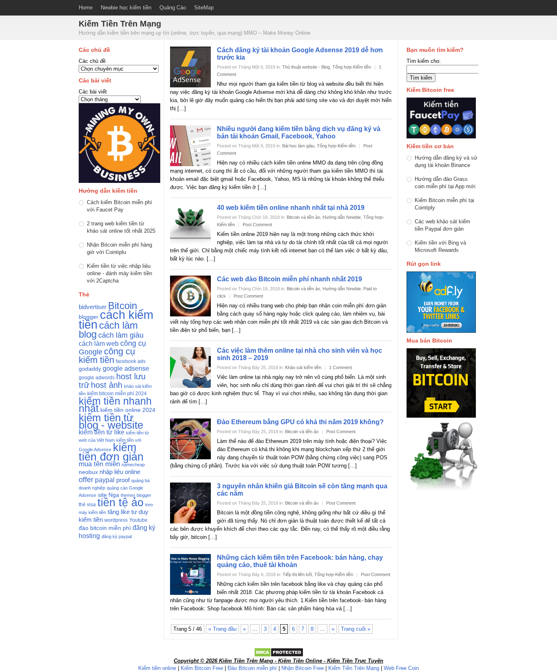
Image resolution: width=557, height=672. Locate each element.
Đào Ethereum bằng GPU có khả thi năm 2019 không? (300, 421)
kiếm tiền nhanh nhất (115, 404)
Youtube (138, 520)
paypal (105, 479)
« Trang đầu (222, 629)
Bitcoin (122, 305)
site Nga (108, 495)
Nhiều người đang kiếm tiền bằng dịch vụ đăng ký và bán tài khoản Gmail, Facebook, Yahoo (298, 132)
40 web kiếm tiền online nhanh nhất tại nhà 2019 (291, 207)
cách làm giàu (121, 335)
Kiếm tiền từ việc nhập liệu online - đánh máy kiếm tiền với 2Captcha (119, 273)
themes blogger (136, 495)
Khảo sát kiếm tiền (303, 367)
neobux (88, 472)
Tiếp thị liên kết (297, 574)
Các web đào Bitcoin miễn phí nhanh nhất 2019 (289, 279)
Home (86, 7)
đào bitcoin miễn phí (105, 528)
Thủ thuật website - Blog (306, 67)
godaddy (90, 369)
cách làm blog (108, 330)
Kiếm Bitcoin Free (202, 668)
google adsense (126, 368)
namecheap (133, 464)
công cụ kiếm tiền (107, 355)
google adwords (97, 378)
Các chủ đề (92, 61)
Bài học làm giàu (298, 145)
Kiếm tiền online (157, 668)
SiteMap (204, 7)
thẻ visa (87, 504)
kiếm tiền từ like (101, 432)
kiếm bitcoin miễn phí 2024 (117, 393)
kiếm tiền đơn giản (111, 452)
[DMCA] (278, 655)
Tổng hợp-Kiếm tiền (351, 67)
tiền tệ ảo (120, 502)
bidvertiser (92, 307)
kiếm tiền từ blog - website (111, 421)
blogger (88, 317)
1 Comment (340, 367)
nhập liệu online (119, 472)
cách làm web (99, 343)
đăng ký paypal (117, 536)
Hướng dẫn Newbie (342, 217)
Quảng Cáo (172, 7)
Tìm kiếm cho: (424, 61)
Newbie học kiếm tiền (126, 7)
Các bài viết (93, 92)
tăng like (119, 512)
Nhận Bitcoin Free (302, 668)
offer (86, 480)
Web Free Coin (401, 668)
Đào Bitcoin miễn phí (252, 668)
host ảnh (106, 385)
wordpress (116, 520)
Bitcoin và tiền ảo (303, 217)
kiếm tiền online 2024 (127, 410)
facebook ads (131, 361)
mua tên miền (99, 464)
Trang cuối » (355, 629)
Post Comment (257, 224)
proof (123, 480)
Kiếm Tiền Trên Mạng (353, 668)
